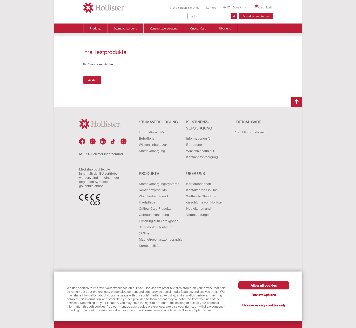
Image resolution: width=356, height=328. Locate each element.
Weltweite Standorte (201, 196)
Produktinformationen (250, 132)
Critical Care (198, 28)
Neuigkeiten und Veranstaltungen (198, 211)
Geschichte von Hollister (204, 202)
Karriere (211, 7)
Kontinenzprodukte (153, 190)
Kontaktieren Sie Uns (202, 190)
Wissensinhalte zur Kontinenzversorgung (202, 154)
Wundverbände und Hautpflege (153, 199)
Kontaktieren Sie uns (255, 16)
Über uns (225, 28)
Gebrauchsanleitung (154, 214)
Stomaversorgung (125, 28)
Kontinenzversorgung (164, 28)
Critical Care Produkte (155, 208)
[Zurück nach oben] (296, 102)
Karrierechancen (198, 184)
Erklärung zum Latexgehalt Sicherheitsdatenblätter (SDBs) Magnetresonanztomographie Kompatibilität (158, 233)
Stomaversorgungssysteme (158, 184)
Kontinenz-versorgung (199, 125)
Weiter (92, 80)
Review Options (264, 294)
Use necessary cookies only (264, 305)
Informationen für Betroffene (151, 135)
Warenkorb (264, 7)
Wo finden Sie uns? (186, 7)
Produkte (95, 28)
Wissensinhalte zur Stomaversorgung (153, 147)
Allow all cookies (264, 285)
